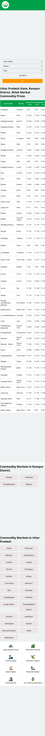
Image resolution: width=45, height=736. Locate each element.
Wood (3, 138)
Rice (2, 173)
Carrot (3, 274)
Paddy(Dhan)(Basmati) (6, 327)
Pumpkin (4, 375)
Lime (2, 321)
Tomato (3, 190)
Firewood (4, 110)
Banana (4, 338)
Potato (3, 161)
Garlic (3, 350)
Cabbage (4, 238)
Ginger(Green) (6, 356)
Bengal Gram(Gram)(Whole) (5, 303)
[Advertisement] (22, 34)
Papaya (3, 361)
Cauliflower (5, 252)
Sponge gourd (6, 381)
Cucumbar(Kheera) (8, 315)
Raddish (4, 267)
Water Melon (6, 410)
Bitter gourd (5, 387)
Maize (3, 115)
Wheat (3, 133)
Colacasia (4, 393)
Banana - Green (7, 344)
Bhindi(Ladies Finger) (6, 368)
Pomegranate (6, 333)
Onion (3, 196)
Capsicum (4, 207)
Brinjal (3, 231)
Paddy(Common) (7, 121)
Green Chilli (5, 202)
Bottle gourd (6, 310)
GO (22, 81)
